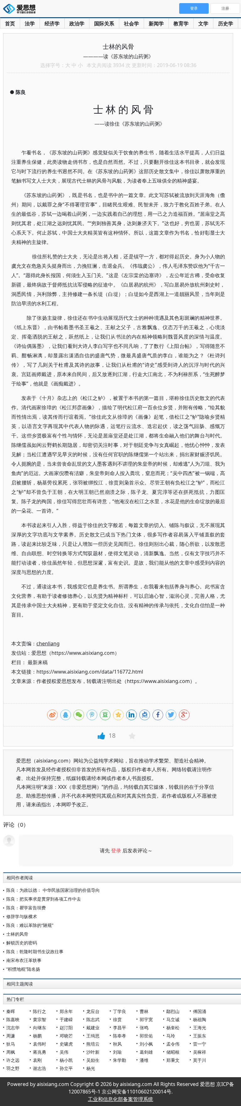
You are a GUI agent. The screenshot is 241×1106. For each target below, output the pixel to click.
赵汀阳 (66, 1028)
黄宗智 (39, 1019)
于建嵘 (66, 1019)
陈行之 (39, 1011)
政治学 (76, 23)
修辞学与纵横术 (21, 916)
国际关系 (104, 23)
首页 (10, 23)
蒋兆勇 (39, 1052)
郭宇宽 (146, 1019)
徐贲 (117, 1019)
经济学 (52, 23)
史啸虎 (66, 1044)
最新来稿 (38, 662)
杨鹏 (37, 1036)
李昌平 (119, 1028)
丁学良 (119, 1011)
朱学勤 (119, 1060)
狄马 (10, 1044)
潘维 (144, 1060)
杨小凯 (66, 1060)
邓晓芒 (66, 1036)
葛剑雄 (146, 1052)
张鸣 (144, 1028)
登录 (116, 850)
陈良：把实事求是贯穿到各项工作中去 (43, 899)
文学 (203, 23)
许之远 (12, 1060)
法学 (30, 23)
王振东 (199, 1036)
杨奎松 (172, 1028)
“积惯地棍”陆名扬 (23, 969)
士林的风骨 (17, 934)
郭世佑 (146, 1036)
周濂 (10, 1036)
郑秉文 (172, 1060)
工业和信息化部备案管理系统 (120, 1099)
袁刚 (37, 1060)
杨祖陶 (199, 1019)
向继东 (39, 1028)
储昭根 (172, 1052)
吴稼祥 (199, 1052)
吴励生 (92, 1060)
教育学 (181, 23)
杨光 (90, 1068)
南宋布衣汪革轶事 (23, 960)
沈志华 (12, 1028)
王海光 (199, 1028)
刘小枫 (146, 1044)
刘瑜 (117, 1052)
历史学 (225, 23)
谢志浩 (39, 1068)
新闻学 (156, 23)
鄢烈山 (172, 1011)
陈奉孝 (119, 1036)
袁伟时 (39, 1044)
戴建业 (92, 1028)
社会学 (131, 23)
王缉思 (92, 1036)
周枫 (10, 1052)
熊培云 (92, 1044)
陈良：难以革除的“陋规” (29, 925)
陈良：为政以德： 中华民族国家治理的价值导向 (53, 890)
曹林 (144, 1011)
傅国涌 (199, 1011)
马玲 (170, 1036)
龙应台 (92, 1011)
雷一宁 (199, 1044)
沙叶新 (92, 1052)
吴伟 (64, 1052)
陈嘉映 (12, 1019)
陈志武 (92, 1019)
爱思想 (21, 9)
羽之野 (12, 1068)
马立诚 (172, 1019)
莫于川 (199, 1060)
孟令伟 (172, 1044)
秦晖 (10, 1011)
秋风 (117, 1044)
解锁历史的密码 (21, 943)
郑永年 (66, 1011)
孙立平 (66, 1068)
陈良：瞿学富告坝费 (26, 908)
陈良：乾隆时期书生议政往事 (34, 951)
